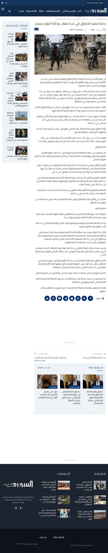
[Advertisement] (70, 321)
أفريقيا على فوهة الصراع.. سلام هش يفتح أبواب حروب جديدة (48, 485)
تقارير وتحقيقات (53, 11)
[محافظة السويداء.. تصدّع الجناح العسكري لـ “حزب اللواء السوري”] (21, 115)
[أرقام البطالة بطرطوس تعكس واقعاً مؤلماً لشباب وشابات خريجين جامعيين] (21, 76)
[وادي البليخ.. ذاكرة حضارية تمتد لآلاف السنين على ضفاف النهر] (100, 514)
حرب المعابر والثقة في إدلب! (94, 357)
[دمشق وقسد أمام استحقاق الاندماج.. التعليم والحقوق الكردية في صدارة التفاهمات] (93, 382)
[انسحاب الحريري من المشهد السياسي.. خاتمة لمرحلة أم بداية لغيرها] (21, 36)
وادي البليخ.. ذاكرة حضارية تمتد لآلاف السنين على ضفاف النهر (84, 515)
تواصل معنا (58, 537)
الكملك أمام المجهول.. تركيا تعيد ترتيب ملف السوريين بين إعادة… (84, 485)
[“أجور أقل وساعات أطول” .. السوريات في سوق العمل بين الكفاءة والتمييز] (64, 499)
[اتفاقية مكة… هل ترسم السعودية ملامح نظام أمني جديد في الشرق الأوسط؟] (64, 513)
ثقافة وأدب (53, 387)
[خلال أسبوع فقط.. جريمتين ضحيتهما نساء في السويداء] (21, 133)
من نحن (43, 537)
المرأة (41, 11)
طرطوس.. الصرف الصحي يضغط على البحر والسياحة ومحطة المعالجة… (83, 500)
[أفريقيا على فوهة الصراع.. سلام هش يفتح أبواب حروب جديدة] (64, 485)
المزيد (21, 11)
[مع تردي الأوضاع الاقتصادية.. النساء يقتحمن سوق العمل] (21, 150)
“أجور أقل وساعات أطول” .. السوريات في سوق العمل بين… (47, 499)
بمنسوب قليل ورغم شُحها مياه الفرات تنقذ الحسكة (50, 358)
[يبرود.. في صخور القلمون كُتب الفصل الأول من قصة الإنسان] (47, 382)
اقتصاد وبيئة (31, 11)
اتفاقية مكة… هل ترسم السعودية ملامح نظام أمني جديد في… (47, 512)
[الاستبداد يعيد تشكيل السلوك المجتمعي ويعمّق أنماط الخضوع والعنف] (21, 96)
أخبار (79, 11)
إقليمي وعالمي (69, 11)
